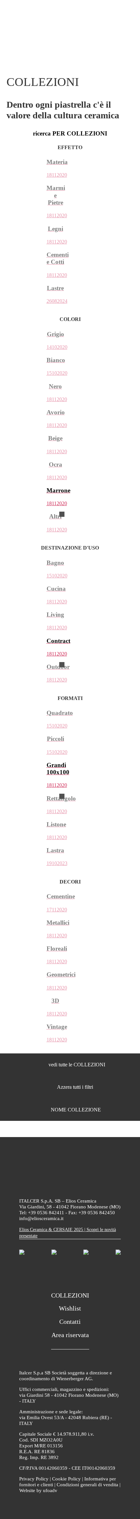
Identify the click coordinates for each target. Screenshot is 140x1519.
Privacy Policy (34, 1478)
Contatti (70, 1321)
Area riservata (70, 1334)
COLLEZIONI (70, 1295)
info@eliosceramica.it (41, 1218)
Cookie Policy (66, 1478)
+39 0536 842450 (96, 1212)
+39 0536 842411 (46, 1212)
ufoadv (50, 1490)
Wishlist (70, 1308)
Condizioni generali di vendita (87, 1484)
